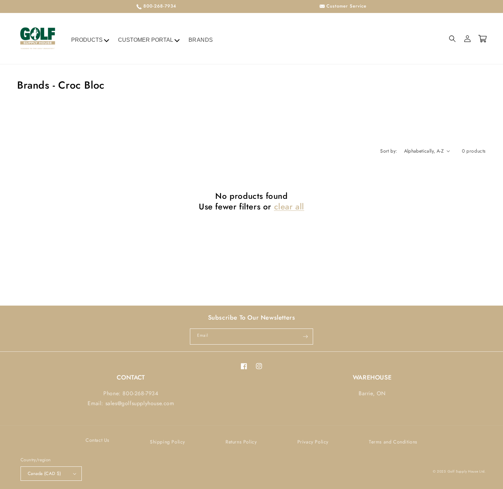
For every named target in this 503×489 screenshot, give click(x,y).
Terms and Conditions (393, 441)
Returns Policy (241, 441)
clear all (289, 206)
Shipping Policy (167, 441)
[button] (452, 38)
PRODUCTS (87, 40)
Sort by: (388, 150)
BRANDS (201, 40)
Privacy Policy (312, 441)
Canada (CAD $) (44, 473)
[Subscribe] (305, 337)
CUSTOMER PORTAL (145, 40)
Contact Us (97, 440)
